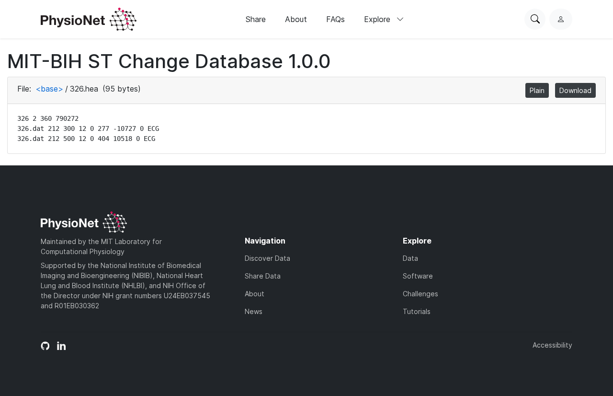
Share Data (263, 276)
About (296, 19)
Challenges (420, 294)
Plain (537, 90)
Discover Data (267, 258)
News (253, 311)
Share (256, 19)
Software (418, 276)
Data (410, 258)
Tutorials (417, 311)
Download (575, 90)
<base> (49, 88)
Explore (378, 19)
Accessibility (552, 345)
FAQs (335, 19)
